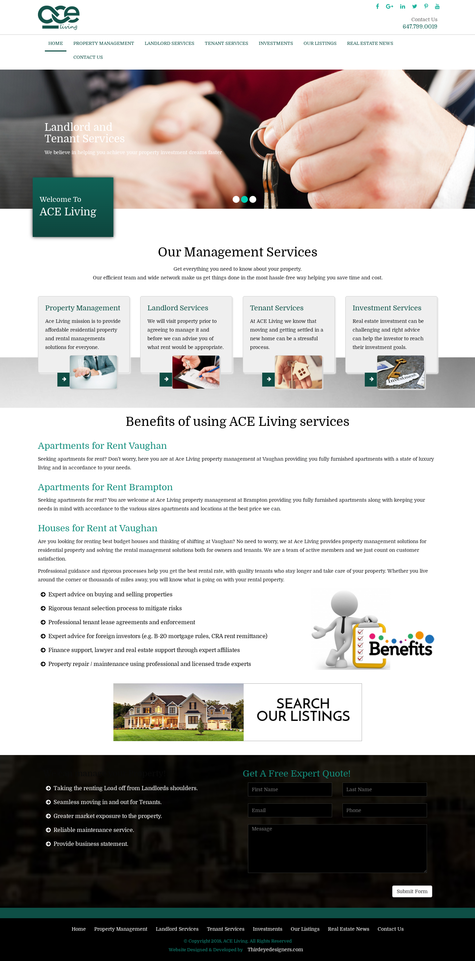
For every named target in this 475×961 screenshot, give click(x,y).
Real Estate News (370, 43)
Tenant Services (226, 43)
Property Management (103, 43)
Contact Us (88, 57)
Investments (276, 43)
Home (55, 43)
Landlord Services (169, 43)
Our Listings (320, 43)
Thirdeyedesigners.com (275, 949)
